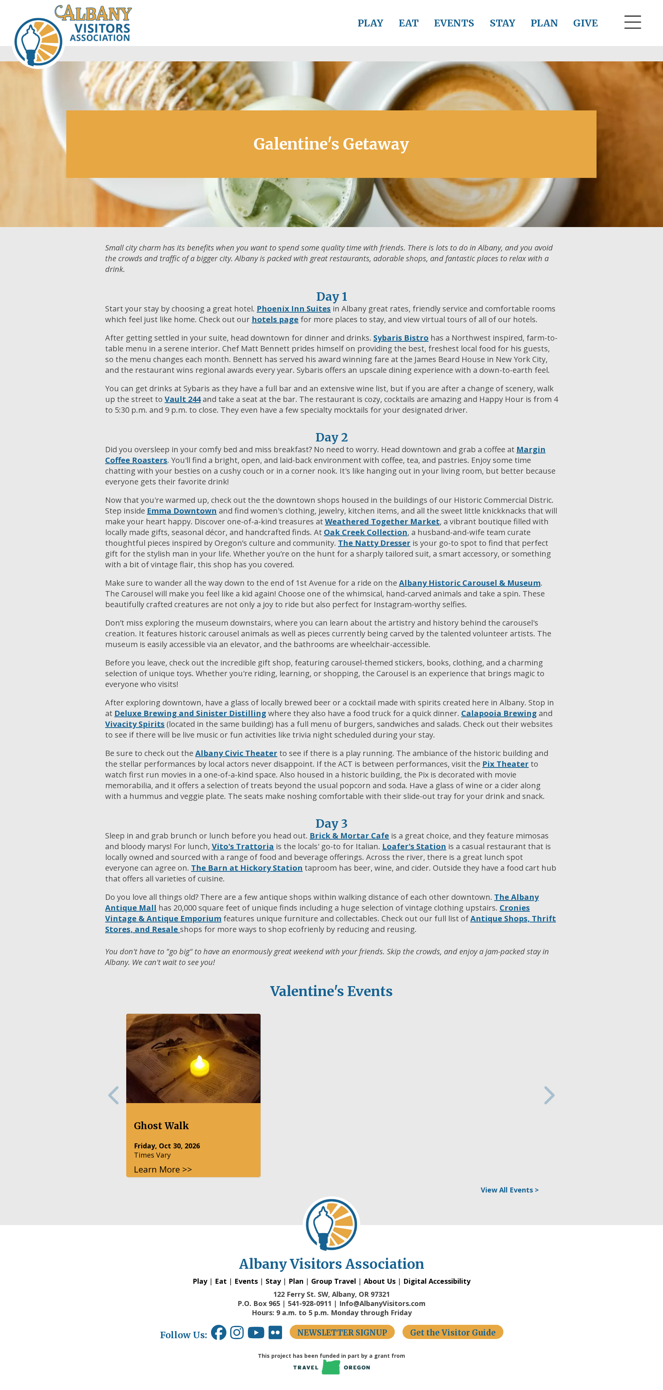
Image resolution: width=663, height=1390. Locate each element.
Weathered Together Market (382, 521)
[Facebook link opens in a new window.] (218, 1335)
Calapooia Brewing (499, 713)
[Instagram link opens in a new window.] (238, 1335)
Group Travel (333, 1281)
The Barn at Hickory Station (247, 868)
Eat (221, 1281)
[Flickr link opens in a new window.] (279, 1335)
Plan (296, 1281)
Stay (273, 1281)
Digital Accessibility (436, 1281)
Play (200, 1281)
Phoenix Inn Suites (294, 308)
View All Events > (510, 1189)
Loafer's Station (414, 846)
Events (246, 1281)
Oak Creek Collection (365, 532)
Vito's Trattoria (243, 846)
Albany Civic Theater (236, 753)
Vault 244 (183, 399)
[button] (633, 36)
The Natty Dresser (374, 543)
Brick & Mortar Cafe (349, 835)
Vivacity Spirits (135, 724)
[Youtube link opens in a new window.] (258, 1335)
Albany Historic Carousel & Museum (470, 583)
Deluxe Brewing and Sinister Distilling (190, 713)
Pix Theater (505, 764)
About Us (380, 1281)
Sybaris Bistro (401, 338)
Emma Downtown (182, 511)
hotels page (275, 319)
